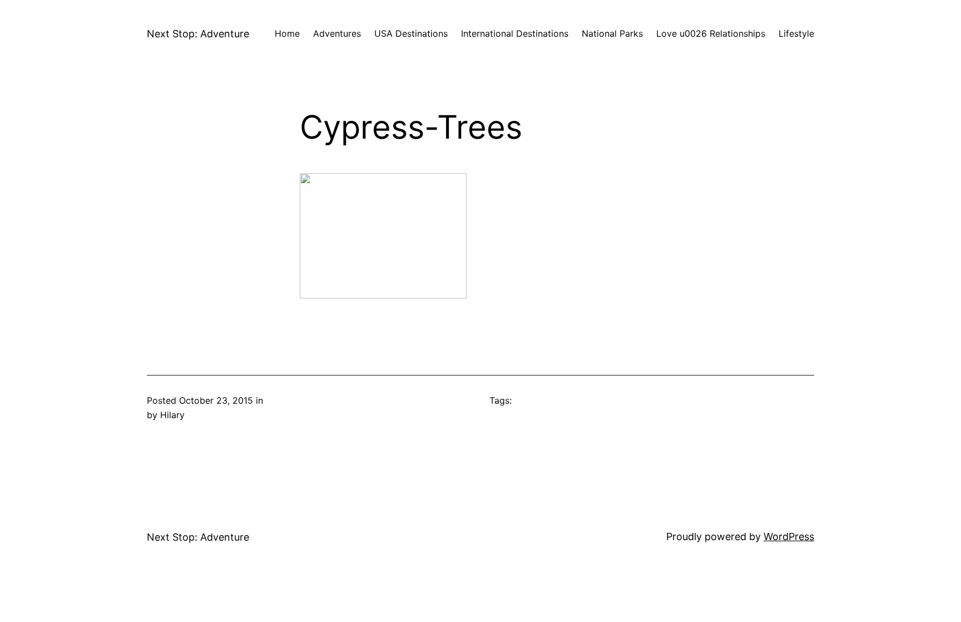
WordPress (789, 536)
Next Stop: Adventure (198, 34)
